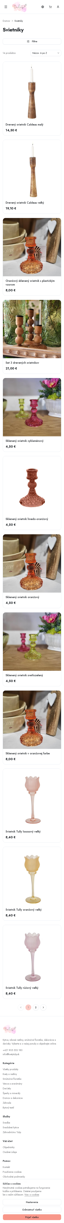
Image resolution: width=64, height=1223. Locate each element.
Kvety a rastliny (10, 1074)
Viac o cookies (31, 1194)
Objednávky (9, 1147)
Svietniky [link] (19, 21)
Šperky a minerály (11, 1093)
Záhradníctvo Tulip (12, 1132)
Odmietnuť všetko (32, 1209)
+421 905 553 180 (13, 1050)
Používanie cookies (12, 1172)
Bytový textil (8, 1107)
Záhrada (7, 1103)
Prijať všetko (32, 1217)
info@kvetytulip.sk (11, 1054)
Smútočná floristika (12, 1079)
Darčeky (7, 1088)
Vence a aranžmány (12, 1083)
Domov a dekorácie (13, 1098)
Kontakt (6, 1167)
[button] (50, 7)
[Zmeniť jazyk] (42, 7)
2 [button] (36, 1007)
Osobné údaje (10, 1152)
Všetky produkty (10, 1069)
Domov (6, 21)
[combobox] (46, 53)
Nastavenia (32, 1202)
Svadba (6, 1122)
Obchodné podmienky (14, 1176)
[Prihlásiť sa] (58, 7)
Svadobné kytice (11, 1127)
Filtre (34, 41)
